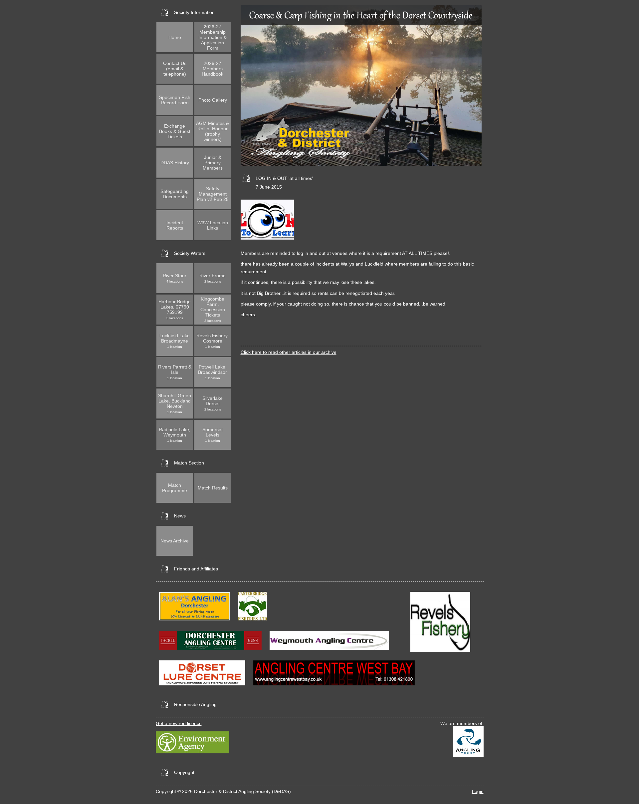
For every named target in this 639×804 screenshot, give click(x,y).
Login (478, 791)
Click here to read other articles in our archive (288, 352)
